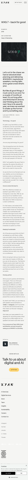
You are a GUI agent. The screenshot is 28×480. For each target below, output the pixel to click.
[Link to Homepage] (7, 384)
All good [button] (8, 473)
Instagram (12, 304)
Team (3, 402)
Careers (3, 413)
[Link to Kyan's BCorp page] (3, 454)
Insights (3, 406)
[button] (14, 477)
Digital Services (6, 395)
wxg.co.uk (6, 310)
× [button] (26, 465)
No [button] (21, 473)
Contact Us (4, 416)
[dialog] (14, 472)
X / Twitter (4, 433)
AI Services (4, 392)
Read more (19, 470)
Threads (3, 437)
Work (3, 399)
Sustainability (5, 409)
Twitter (5, 304)
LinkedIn (3, 430)
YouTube (3, 426)
